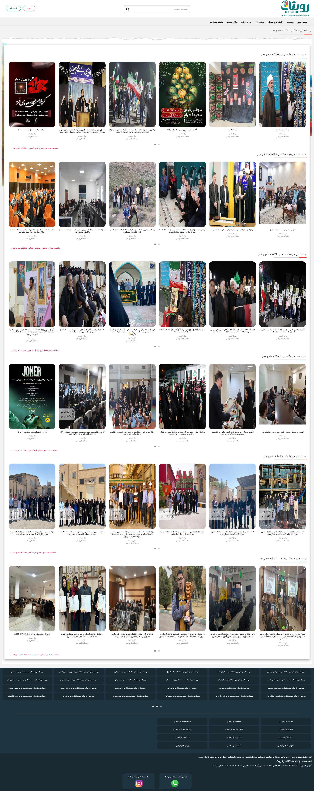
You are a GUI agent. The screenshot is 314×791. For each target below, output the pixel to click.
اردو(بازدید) (286, 745)
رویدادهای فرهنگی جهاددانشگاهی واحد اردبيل (234, 672)
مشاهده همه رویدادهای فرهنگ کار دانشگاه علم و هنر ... (33, 552)
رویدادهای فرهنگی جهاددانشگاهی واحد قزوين (27, 696)
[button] (159, 144)
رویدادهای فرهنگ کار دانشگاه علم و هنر (285, 456)
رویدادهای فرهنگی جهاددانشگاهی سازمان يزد (286, 688)
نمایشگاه (182, 737)
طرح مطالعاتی (182, 729)
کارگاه (286, 737)
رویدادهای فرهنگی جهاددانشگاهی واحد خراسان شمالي (130, 688)
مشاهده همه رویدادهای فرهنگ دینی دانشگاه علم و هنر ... (34, 148)
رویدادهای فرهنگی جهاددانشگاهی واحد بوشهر (182, 688)
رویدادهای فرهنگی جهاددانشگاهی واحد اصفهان (234, 680)
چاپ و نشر (182, 721)
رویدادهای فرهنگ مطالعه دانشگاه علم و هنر (283, 559)
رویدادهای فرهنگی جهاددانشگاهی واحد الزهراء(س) (234, 696)
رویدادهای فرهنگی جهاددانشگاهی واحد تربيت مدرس (182, 696)
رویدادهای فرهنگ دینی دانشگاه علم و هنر (284, 54)
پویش (182, 745)
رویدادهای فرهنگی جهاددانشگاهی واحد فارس (27, 688)
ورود (29, 8)
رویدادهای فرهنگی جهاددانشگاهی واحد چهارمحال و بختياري (130, 672)
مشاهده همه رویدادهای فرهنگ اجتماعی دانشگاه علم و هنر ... (35, 248)
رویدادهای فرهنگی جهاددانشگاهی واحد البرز (234, 688)
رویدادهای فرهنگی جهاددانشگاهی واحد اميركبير (182, 672)
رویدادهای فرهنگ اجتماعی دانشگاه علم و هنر (282, 154)
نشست (234, 745)
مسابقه (234, 721)
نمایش (234, 737)
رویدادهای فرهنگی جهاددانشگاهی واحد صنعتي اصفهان (78, 688)
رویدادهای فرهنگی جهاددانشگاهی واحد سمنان (78, 672)
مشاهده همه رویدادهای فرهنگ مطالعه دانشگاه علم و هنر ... (35, 654)
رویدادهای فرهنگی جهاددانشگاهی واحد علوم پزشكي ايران (27, 672)
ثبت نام (13, 8)
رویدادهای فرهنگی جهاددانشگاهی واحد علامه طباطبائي (78, 696)
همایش (286, 729)
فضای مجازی (234, 729)
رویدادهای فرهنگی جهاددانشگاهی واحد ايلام (182, 680)
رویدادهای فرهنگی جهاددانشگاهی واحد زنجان (130, 696)
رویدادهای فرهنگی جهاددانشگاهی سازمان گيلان (286, 680)
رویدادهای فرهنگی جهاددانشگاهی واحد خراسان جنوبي (130, 680)
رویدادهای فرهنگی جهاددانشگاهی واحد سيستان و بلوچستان (78, 680)
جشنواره (286, 721)
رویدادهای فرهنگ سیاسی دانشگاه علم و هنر (283, 254)
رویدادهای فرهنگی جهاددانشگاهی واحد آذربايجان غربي (285, 696)
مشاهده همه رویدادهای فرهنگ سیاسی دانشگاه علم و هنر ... (35, 350)
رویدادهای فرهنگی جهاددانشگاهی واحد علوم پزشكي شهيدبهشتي (27, 680)
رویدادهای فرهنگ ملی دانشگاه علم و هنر (284, 356)
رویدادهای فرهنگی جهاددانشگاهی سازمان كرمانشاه (286, 672)
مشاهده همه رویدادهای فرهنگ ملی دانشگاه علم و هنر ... (34, 450)
